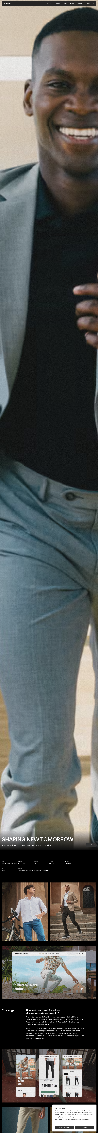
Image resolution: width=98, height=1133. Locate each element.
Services (65, 3)
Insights (72, 3)
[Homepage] (24, 3)
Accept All (84, 1127)
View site (90, 844)
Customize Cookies (60, 1123)
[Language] (93, 3)
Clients (58, 3)
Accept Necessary (64, 1127)
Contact (88, 3)
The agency (80, 3)
